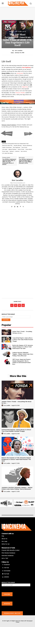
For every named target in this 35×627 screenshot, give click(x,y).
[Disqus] (17, 233)
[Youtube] (3, 574)
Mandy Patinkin (12, 149)
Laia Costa (24, 147)
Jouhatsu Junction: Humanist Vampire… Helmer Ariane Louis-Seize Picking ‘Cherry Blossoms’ (22, 354)
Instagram (7, 570)
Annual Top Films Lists (17, 31)
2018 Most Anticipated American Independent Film (15, 143)
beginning (25, 87)
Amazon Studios (20, 92)
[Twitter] (23, 206)
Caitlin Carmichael (7, 147)
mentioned (20, 73)
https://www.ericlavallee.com (17, 182)
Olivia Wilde (29, 149)
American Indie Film (7, 145)
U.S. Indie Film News (7, 153)
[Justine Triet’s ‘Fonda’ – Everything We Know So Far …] (6, 332)
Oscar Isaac (5, 151)
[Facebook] (11, 206)
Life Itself (4, 149)
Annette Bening (17, 145)
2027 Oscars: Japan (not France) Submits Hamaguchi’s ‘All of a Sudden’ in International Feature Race (21, 362)
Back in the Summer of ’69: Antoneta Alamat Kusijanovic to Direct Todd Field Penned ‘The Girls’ (22, 346)
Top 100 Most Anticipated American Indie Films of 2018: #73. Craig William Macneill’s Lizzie (25, 161)
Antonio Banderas (27, 145)
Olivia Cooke (21, 149)
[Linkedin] (17, 206)
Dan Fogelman (16, 147)
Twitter (6, 567)
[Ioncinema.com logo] (18, 3)
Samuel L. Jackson (15, 151)
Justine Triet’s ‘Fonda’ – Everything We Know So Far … (22, 332)
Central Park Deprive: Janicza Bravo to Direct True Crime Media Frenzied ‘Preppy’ (22, 339)
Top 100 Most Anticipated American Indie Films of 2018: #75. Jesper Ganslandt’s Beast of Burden (9, 162)
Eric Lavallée (18, 50)
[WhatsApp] (23, 305)
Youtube (6, 573)
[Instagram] (14, 206)
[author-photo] (3, 405)
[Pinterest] (20, 206)
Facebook (7, 564)
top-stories (24, 151)
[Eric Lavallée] (17, 174)
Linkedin (6, 577)
